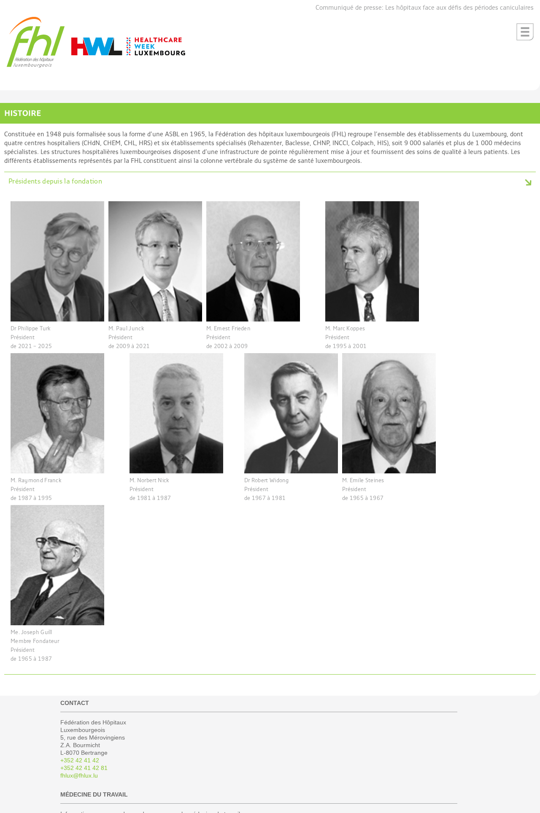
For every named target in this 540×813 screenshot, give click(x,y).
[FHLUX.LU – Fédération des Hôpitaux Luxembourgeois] (35, 66)
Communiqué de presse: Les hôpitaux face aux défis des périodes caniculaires (425, 8)
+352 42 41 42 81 (84, 767)
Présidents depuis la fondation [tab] (55, 181)
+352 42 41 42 (79, 760)
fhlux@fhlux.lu (79, 775)
